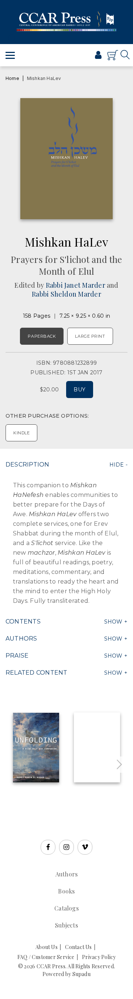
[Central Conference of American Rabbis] (74, 58)
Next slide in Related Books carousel (119, 764)
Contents (23, 621)
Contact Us (78, 946)
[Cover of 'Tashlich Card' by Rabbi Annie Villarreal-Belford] (97, 747)
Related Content (36, 672)
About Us (46, 946)
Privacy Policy (99, 956)
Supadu (81, 974)
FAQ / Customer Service (46, 956)
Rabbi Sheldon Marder (66, 294)
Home (12, 78)
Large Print (90, 336)
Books (66, 891)
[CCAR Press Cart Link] (112, 58)
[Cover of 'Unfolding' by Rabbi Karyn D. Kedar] (36, 747)
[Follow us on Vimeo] (85, 847)
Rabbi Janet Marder (75, 285)
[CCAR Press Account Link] (98, 56)
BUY (80, 389)
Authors (21, 638)
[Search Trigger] (10, 38)
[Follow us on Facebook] (48, 847)
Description (28, 464)
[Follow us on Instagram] (66, 847)
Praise (17, 655)
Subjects (66, 925)
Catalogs (66, 908)
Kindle (21, 432)
